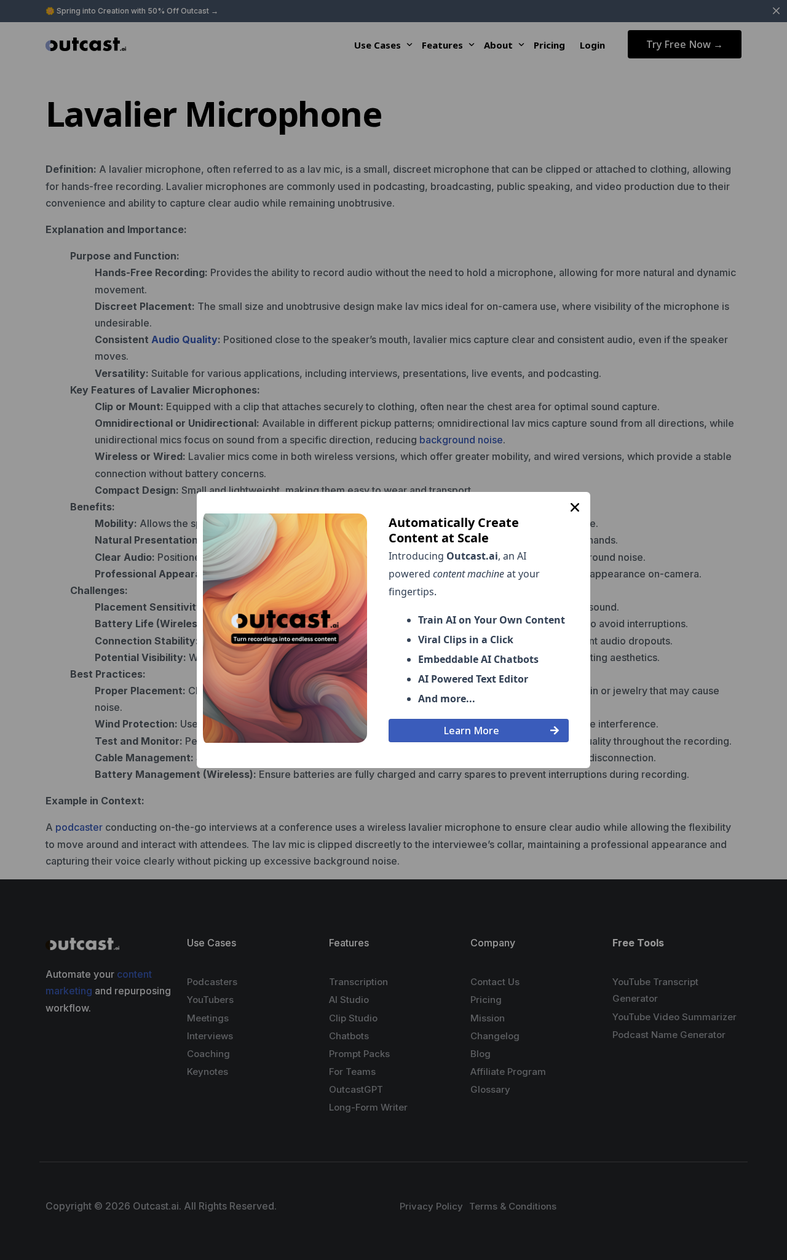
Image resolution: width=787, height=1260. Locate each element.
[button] (575, 507)
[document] (393, 630)
